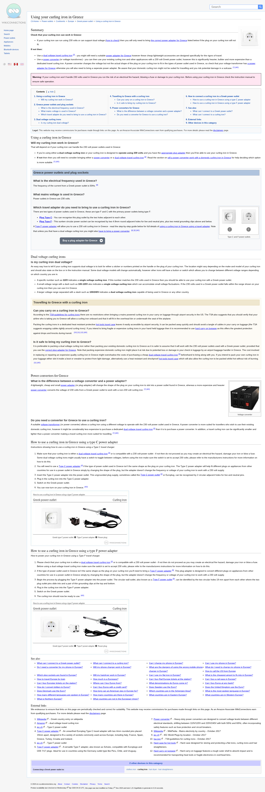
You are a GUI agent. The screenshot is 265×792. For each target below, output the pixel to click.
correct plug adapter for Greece (60, 350)
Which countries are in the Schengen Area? (170, 691)
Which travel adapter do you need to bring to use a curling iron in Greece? (73, 114)
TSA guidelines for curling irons (65, 315)
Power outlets (9, 38)
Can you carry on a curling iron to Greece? (135, 100)
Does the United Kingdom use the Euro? (224, 687)
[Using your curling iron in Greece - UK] (22, 64)
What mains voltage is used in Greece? (58, 111)
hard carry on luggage (206, 328)
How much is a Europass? (105, 679)
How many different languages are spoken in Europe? (63, 695)
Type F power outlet (162, 579)
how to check (112, 40)
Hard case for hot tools (165, 743)
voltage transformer (50, 424)
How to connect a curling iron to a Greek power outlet (213, 96)
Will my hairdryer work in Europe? (109, 675)
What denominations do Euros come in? (168, 683)
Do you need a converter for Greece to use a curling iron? (142, 114)
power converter (51, 59)
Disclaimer (84, 784)
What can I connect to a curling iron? (209, 114)
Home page (9, 30)
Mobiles (7, 46)
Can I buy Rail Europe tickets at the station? (170, 679)
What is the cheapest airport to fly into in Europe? (229, 675)
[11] (78, 332)
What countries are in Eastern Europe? (168, 695)
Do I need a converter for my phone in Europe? (60, 667)
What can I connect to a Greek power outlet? (212, 111)
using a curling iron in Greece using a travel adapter (185, 226)
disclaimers (218, 130)
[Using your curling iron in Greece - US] (10, 64)
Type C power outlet (150, 475)
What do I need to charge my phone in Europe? (228, 667)
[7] (234, 67)
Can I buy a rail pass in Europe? (220, 679)
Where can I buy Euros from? (107, 683)
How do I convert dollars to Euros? (53, 687)
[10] (75, 332)
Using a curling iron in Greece (50, 96)
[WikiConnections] (13, 6)
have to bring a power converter (114, 231)
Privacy (93, 784)
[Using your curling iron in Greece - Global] (4, 64)
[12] (82, 332)
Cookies (75, 784)
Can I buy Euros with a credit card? (110, 687)
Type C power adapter (69, 466)
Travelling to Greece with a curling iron (130, 96)
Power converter (162, 719)
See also (192, 108)
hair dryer (153, 769)
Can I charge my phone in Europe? (166, 663)
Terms (100, 784)
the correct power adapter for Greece (169, 40)
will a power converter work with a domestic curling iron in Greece (199, 158)
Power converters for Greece (125, 108)
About (60, 784)
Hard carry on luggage (164, 751)
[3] (161, 474)
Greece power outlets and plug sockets (54, 104)
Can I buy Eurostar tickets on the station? (57, 683)
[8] (97, 185)
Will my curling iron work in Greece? (57, 100)
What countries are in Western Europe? (224, 695)
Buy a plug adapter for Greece (80, 240)
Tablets (7, 53)
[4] (82, 465)
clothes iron (131, 769)
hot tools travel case (105, 324)
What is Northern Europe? (49, 699)
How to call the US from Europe (220, 671)
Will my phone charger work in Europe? (112, 667)
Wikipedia (41, 719)
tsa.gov (157, 739)
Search (7, 34)
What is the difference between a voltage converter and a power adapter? (149, 111)
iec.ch (40, 727)
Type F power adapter (46, 226)
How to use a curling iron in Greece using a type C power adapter (221, 100)
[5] (174, 579)
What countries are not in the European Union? (116, 699)
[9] (135, 230)
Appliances (8, 42)
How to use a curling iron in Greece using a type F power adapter (221, 103)
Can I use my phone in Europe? (220, 663)
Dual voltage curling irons (48, 119)
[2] (74, 55)
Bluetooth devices (11, 49)
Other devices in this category (202, 123)
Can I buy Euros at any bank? (219, 683)
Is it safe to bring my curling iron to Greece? (136, 103)
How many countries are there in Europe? (113, 695)
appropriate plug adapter (173, 153)
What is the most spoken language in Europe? (227, 691)
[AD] (236, 67)
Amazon (41, 723)
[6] (132, 230)
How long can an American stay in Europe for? (115, 691)
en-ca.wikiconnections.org (46, 784)
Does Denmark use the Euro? (51, 691)
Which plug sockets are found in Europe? (57, 675)
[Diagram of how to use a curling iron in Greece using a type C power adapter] (80, 545)
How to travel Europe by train (51, 679)
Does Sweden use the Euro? (163, 687)
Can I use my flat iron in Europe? (165, 675)
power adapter (68, 385)
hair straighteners (165, 769)
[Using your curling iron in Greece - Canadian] (16, 64)
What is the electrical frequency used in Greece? (62, 108)
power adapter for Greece (118, 55)
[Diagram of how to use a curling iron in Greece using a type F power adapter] (80, 653)
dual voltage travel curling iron (57, 55)
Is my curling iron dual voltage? (55, 123)
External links (194, 119)
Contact (67, 784)
